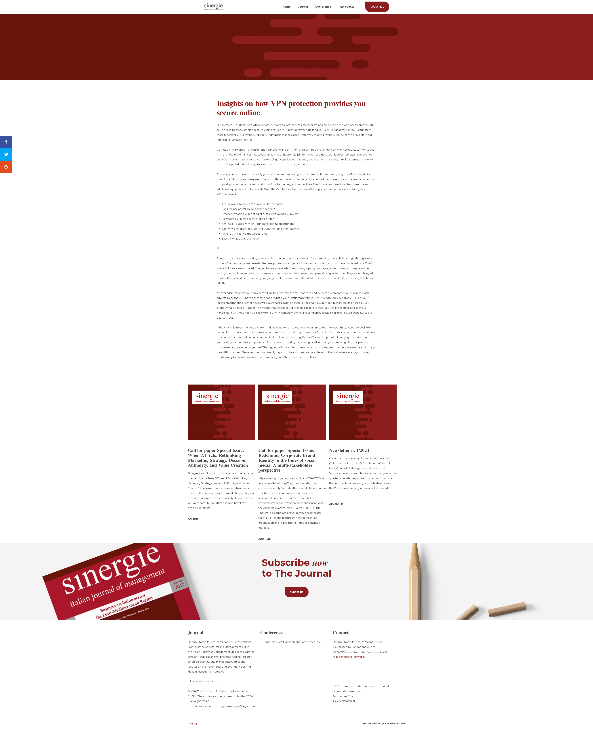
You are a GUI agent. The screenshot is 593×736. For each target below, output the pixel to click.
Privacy (193, 723)
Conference (323, 6)
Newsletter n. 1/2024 (349, 450)
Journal (303, 6)
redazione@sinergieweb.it (349, 656)
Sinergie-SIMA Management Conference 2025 (293, 642)
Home (287, 6)
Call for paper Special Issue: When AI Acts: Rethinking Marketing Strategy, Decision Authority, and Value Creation (218, 457)
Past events (346, 6)
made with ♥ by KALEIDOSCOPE (384, 723)
